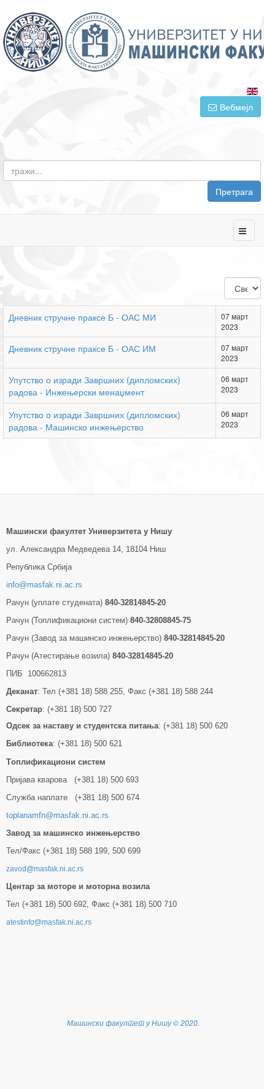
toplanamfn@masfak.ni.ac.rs (57, 815)
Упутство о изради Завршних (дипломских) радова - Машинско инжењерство (95, 420)
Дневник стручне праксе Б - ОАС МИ (82, 317)
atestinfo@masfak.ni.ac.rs (48, 922)
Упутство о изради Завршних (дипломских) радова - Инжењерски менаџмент (95, 385)
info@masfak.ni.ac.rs (44, 584)
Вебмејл (236, 107)
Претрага (234, 191)
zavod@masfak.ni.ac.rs (44, 869)
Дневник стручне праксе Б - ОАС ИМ (82, 348)
